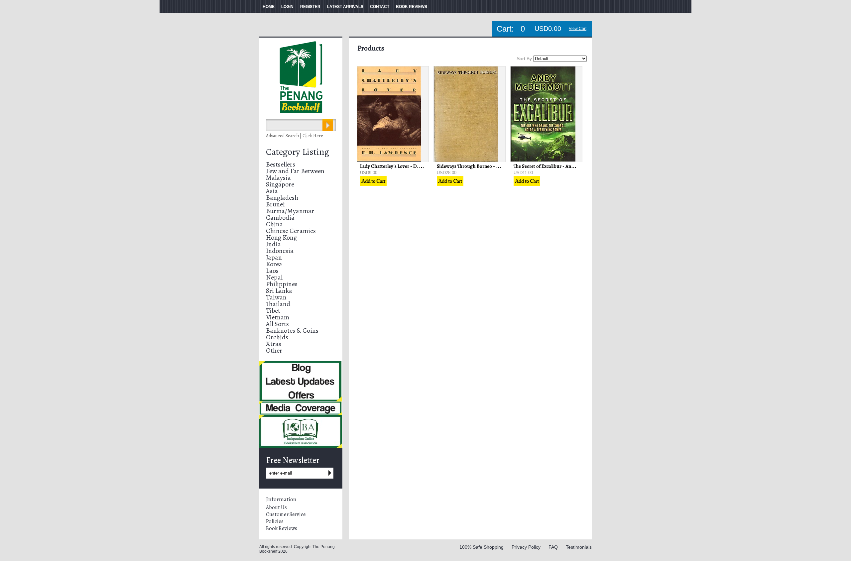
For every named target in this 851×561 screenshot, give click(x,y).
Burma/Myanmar (290, 210)
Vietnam (277, 317)
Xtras (273, 343)
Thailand (278, 303)
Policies (275, 521)
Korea (274, 264)
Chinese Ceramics (291, 230)
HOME (269, 6)
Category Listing (297, 152)
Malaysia (278, 177)
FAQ (553, 547)
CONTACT (379, 6)
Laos (272, 270)
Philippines (282, 284)
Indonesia (280, 250)
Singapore (280, 184)
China (274, 224)
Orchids (277, 337)
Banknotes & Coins (292, 330)
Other (274, 350)
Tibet (273, 310)
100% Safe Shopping (481, 547)
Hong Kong (281, 237)
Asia (272, 190)
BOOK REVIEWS (411, 6)
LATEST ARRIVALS (345, 6)
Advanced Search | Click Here (294, 136)
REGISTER (310, 6)
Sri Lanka (279, 290)
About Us (276, 507)
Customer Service (286, 514)
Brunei (275, 204)
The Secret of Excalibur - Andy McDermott (558, 166)
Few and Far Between (295, 171)
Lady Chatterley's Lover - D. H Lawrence (401, 166)
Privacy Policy (526, 547)
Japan (274, 257)
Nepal (274, 277)
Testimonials (579, 547)
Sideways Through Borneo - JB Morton (477, 166)
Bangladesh (282, 197)
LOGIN (287, 6)
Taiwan (276, 297)
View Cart (577, 28)
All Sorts (277, 323)
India (273, 244)
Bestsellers (280, 164)
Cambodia (280, 217)
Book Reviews (281, 528)
